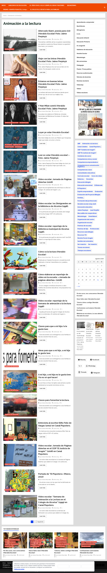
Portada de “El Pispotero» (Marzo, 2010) (20, 480)
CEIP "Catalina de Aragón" (86, 150)
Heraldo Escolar (9, 49)
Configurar (87, 566)
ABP (79, 143)
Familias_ (81, 197)
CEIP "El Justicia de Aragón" (87, 153)
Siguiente (40, 521)
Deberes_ (81, 179)
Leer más (43, 50)
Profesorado (94, 229)
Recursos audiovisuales (11, 292)
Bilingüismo (81, 30)
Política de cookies (19, 569)
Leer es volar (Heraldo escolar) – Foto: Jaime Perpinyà (20, 162)
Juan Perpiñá (94, 210)
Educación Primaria (83, 42)
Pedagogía (80, 65)
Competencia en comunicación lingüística (88, 165)
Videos (79, 89)
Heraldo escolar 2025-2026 (87, 204)
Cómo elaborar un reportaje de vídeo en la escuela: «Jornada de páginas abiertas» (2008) (20, 283)
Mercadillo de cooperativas (87, 213)
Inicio (4, 5)
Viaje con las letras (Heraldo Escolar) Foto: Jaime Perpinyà (20, 65)
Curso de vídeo (97, 176)
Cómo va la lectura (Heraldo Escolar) (20, 258)
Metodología (18, 146)
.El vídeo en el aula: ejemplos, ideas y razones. (46, 5)
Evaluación (98, 191)
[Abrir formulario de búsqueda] (104, 7)
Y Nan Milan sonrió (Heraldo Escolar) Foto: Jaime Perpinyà (20, 113)
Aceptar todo (63, 566)
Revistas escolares (10, 489)
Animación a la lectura (90, 143)
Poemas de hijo (83, 229)
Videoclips (80, 85)
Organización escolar (85, 222)
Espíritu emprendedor (85, 191)
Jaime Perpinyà (83, 210)
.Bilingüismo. (71, 5)
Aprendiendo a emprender (85, 22)
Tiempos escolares (84, 250)
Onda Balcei (92, 216)
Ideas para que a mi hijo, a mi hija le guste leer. (20, 357)
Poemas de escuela (84, 225)
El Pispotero (82, 188)
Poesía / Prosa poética (84, 69)
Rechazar (75, 566)
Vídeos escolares (10, 195)
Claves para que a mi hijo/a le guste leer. (20, 333)
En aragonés (8, 144)
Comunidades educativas (86, 173)
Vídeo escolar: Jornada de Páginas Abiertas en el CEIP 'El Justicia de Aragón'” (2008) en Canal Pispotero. (20, 455)
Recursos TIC (82, 235)
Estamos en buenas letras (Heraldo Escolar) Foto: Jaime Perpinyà (20, 89)
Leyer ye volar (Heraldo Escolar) (20, 138)
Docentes (89, 179)
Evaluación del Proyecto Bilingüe (89, 194)
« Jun (78, 286)
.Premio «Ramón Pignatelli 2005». (15, 9)
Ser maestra (82, 244)
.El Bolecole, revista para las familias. (44, 9)
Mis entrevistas (9, 438)
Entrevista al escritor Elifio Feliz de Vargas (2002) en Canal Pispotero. (20, 429)
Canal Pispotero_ (95, 146)
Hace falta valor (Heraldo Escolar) (88, 299)
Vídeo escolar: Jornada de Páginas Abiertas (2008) (20, 186)
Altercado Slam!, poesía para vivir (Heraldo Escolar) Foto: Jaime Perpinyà (20, 40)
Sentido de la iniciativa (85, 241)
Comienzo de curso (84, 156)
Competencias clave (85, 169)
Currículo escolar (83, 176)
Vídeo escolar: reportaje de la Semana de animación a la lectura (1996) (20, 309)
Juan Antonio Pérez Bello (45, 39)
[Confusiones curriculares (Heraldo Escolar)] (92, 540)
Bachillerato (8, 74)
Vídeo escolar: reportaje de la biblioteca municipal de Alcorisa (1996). (20, 234)
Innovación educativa (85, 207)
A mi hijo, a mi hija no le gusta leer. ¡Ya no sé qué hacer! (20, 381)
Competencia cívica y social (87, 159)
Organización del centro (86, 219)
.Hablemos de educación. (17, 5)
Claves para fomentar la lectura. (20, 405)
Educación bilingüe (84, 182)
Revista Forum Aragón (85, 238)
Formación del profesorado (87, 201)
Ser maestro (92, 244)
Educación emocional (85, 185)
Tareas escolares (84, 247)
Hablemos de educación (11, 98)
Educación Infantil (83, 38)
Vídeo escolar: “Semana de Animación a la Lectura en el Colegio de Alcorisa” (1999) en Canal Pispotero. (20, 506)
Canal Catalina (82, 146)
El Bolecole (98, 185)
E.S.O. (14, 74)
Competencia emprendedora (88, 162)
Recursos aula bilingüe (85, 232)
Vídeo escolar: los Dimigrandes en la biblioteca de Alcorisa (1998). (20, 210)
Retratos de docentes (84, 77)
